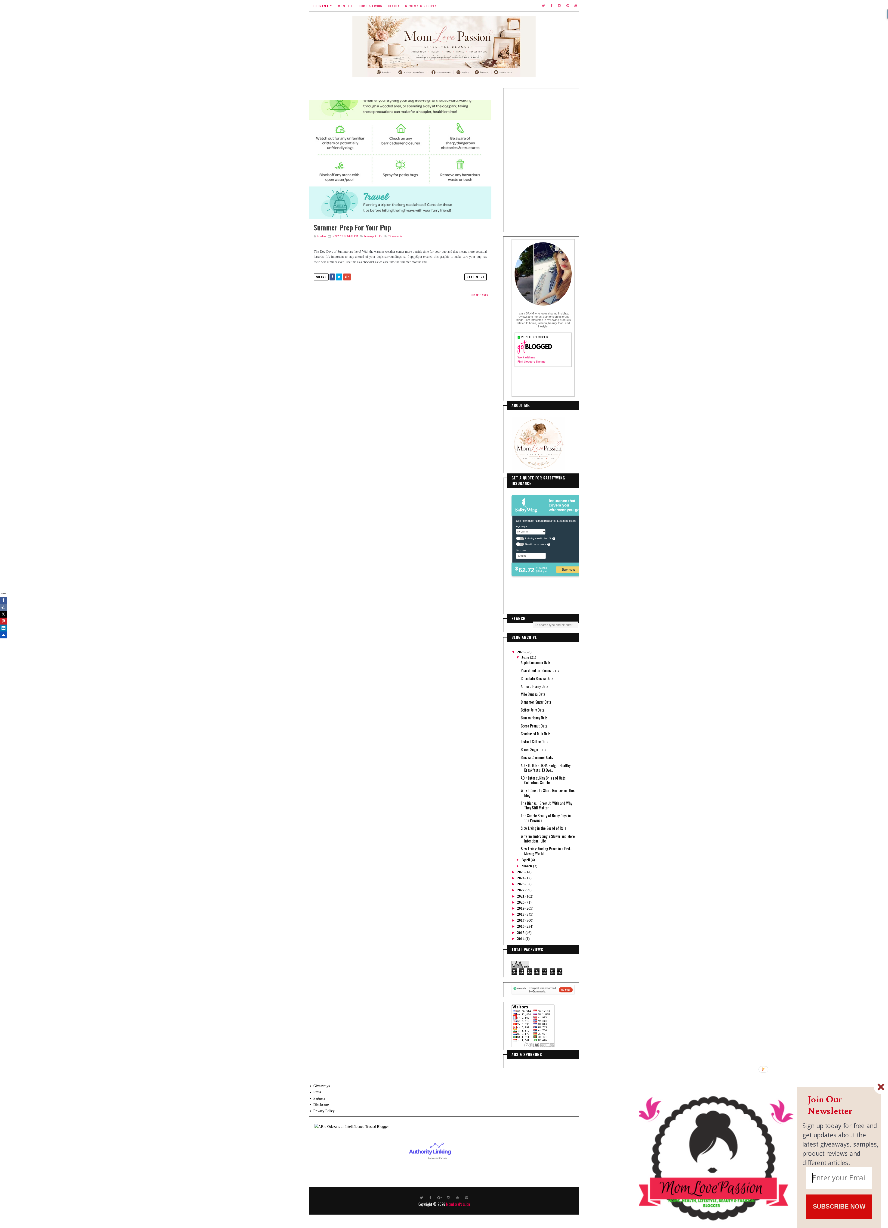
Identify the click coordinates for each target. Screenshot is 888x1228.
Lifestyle (321, 5)
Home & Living (370, 5)
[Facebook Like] (3, 607)
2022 (521, 890)
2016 (521, 926)
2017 (521, 920)
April (526, 860)
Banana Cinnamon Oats (537, 757)
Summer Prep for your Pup (352, 227)
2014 (521, 939)
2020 (521, 902)
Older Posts (479, 294)
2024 (521, 878)
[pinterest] (567, 6)
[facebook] (551, 6)
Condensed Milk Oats (536, 734)
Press (317, 1092)
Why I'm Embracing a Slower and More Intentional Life (548, 838)
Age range (521, 526)
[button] (841, 1105)
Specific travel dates (535, 544)
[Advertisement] (543, 160)
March (527, 866)
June (525, 657)
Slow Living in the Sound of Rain (543, 828)
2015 (521, 933)
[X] (3, 614)
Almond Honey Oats (534, 686)
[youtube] (575, 6)
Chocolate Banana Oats (537, 678)
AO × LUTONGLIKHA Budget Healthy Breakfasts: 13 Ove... (545, 768)
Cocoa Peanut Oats (534, 726)
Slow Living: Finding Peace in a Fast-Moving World (546, 851)
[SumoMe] (3, 634)
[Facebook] (3, 600)
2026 (521, 652)
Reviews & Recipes (421, 5)
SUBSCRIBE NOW (839, 1206)
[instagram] (559, 6)
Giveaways (321, 1086)
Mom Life (345, 5)
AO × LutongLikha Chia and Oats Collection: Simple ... (543, 780)
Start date (521, 550)
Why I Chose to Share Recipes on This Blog (548, 793)
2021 (521, 896)
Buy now (568, 569)
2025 (521, 872)
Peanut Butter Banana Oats (540, 670)
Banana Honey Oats (534, 718)
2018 (521, 914)
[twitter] (543, 6)
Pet (380, 236)
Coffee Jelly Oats (532, 710)
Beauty (394, 5)
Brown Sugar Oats (533, 749)
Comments (395, 236)
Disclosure (321, 1105)
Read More (475, 277)
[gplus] (439, 1197)
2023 (521, 884)
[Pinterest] (3, 621)
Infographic (370, 236)
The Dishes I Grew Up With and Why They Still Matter (546, 805)
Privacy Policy (324, 1111)
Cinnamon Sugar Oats (536, 702)
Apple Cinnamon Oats (536, 662)
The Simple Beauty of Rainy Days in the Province (546, 818)
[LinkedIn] (3, 628)
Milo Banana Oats (533, 694)
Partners (319, 1098)
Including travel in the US (538, 538)
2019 (521, 908)
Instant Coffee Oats (534, 741)
